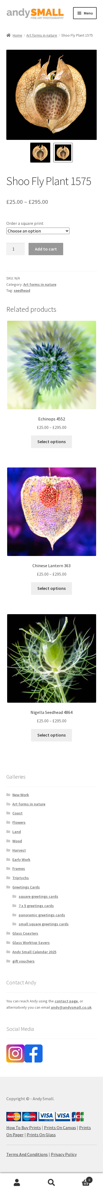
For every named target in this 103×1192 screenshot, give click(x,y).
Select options (51, 441)
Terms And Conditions (27, 1154)
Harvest (19, 850)
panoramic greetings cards (42, 915)
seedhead (22, 290)
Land (16, 831)
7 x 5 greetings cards (36, 905)
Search (51, 1182)
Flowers (19, 822)
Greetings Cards (26, 887)
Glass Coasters (25, 933)
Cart (79, 1178)
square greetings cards (38, 896)
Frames (18, 868)
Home (17, 35)
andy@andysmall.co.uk (71, 1007)
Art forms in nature (41, 35)
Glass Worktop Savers (31, 942)
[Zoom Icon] (51, 95)
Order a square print (25, 223)
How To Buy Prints (23, 1127)
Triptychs (20, 877)
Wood (17, 840)
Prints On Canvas (60, 1127)
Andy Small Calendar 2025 (34, 951)
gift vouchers (23, 961)
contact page (66, 1001)
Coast (17, 813)
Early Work (21, 859)
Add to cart (46, 249)
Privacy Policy (64, 1154)
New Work (20, 794)
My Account (17, 1182)
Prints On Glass (41, 1134)
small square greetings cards (44, 924)
